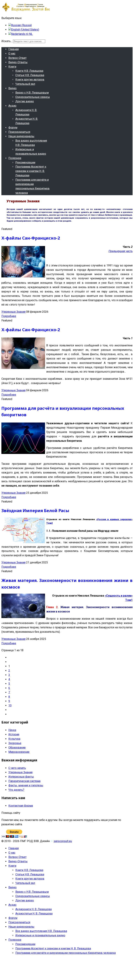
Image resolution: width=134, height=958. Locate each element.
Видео (12, 88)
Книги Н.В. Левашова (29, 70)
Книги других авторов (29, 79)
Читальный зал (25, 84)
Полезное (14, 158)
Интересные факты (21, 776)
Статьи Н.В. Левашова (29, 75)
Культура (14, 738)
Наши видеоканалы (21, 136)
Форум (12, 127)
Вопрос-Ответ (17, 58)
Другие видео (24, 101)
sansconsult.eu (63, 841)
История (13, 734)
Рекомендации (25, 162)
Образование (17, 747)
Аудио (12, 105)
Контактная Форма (20, 805)
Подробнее (8, 316)
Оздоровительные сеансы (32, 97)
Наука (12, 730)
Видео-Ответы (18, 62)
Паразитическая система (24, 781)
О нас (11, 53)
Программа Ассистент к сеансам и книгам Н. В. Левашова (30, 171)
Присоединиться (19, 132)
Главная (13, 49)
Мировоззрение (18, 752)
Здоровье (14, 743)
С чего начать (17, 768)
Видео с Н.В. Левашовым (32, 92)
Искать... (6, 41)
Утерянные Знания (13, 311)
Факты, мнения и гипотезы (25, 785)
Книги (12, 66)
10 (10, 705)
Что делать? (16, 789)
